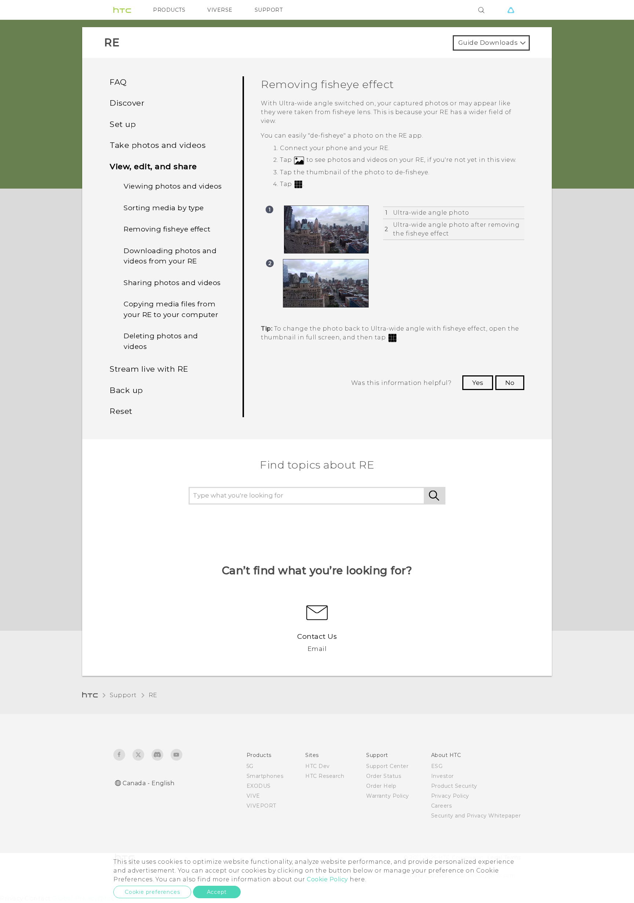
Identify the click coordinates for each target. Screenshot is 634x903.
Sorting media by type (164, 208)
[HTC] (122, 10)
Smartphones (265, 776)
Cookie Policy (327, 879)
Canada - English (148, 783)
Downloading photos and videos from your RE (170, 256)
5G (250, 766)
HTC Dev (317, 766)
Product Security (454, 786)
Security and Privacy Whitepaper (476, 815)
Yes (477, 382)
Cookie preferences (152, 892)
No (509, 382)
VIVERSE (220, 10)
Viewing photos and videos (173, 186)
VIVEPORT (261, 805)
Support (123, 695)
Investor (442, 776)
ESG (437, 766)
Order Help (381, 786)
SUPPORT (269, 10)
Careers (441, 805)
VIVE (253, 796)
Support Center (387, 766)
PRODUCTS (169, 10)
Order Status (383, 776)
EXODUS (259, 786)
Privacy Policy (450, 796)
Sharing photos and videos (172, 282)
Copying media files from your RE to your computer (171, 309)
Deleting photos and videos (161, 341)
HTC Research (324, 776)
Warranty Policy (387, 796)
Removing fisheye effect (167, 229)
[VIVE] (510, 10)
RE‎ (153, 695)
